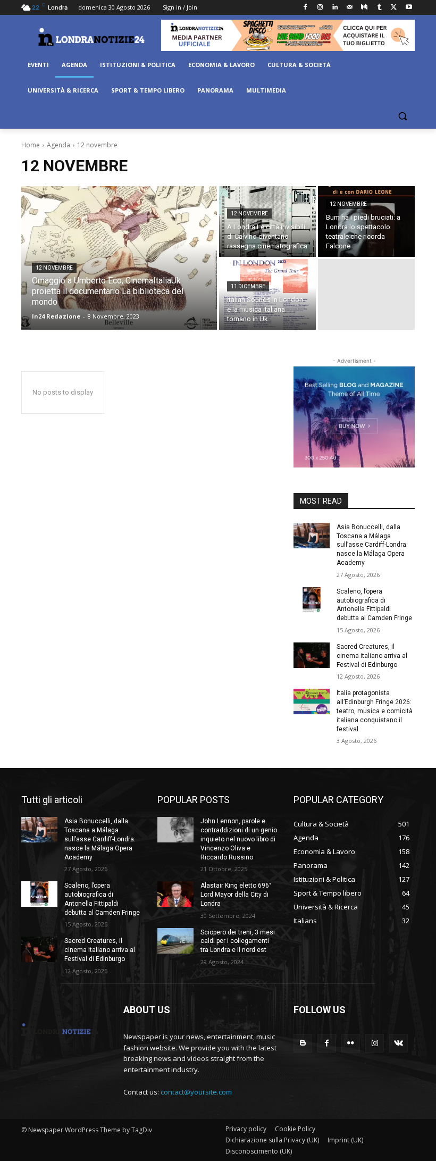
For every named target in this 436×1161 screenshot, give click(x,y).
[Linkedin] (335, 8)
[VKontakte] (398, 1043)
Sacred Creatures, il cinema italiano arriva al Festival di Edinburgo (372, 656)
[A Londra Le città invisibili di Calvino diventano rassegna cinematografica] (267, 221)
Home (30, 144)
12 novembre (54, 268)
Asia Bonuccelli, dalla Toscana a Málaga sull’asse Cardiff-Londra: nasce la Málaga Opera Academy (372, 544)
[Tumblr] (379, 8)
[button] (402, 116)
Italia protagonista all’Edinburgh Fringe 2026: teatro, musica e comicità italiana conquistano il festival (375, 710)
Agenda (58, 144)
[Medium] (364, 8)
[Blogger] (303, 1043)
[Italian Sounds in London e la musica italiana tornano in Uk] (267, 294)
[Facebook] (305, 8)
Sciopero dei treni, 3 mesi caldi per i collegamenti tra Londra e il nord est (237, 941)
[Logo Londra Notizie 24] (91, 37)
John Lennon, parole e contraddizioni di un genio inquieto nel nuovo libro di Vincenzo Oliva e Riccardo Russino (238, 839)
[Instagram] (320, 8)
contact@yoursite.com (196, 1092)
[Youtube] (409, 8)
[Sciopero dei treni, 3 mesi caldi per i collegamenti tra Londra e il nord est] (175, 941)
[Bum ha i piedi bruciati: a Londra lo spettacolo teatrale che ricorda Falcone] (366, 221)
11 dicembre (248, 286)
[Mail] (349, 8)
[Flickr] (350, 1043)
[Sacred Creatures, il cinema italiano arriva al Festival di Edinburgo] (312, 655)
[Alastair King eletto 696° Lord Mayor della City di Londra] (175, 894)
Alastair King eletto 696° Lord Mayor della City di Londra (236, 894)
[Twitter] (394, 8)
